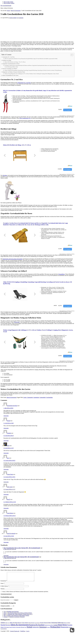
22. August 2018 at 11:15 (9, 489)
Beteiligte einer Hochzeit (13, 611)
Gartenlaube (36, 397)
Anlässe (3, 622)
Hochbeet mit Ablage (6, 60)
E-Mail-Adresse (5, 586)
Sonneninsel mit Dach (12, 405)
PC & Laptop (6, 627)
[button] (72, 630)
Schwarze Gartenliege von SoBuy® (9, 68)
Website (2, 588)
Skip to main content (8, 1)
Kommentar (4, 580)
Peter (5, 614)
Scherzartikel (18, 627)
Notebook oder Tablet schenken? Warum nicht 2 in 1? (20, 614)
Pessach (10, 627)
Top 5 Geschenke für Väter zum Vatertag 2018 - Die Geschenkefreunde (21, 556)
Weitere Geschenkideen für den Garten (10, 75)
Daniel (8, 420)
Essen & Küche (37, 622)
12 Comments (20, 17)
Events (42, 622)
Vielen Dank (10, 474)
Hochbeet (5, 175)
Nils (4, 615)
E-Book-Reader (31, 622)
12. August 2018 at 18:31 (9, 476)
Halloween (61, 622)
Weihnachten (55, 627)
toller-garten (10, 487)
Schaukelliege (61, 274)
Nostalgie (69, 625)
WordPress (22, 631)
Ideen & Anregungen (11, 397)
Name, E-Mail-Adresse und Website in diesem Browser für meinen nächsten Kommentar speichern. (25, 591)
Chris (5, 612)
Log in (27, 631)
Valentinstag (43, 627)
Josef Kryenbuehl (11, 533)
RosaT (8, 499)
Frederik (9, 433)
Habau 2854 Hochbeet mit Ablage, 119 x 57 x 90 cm (15, 62)
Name (2, 583)
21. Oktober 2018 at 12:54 (10, 502)
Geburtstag (54, 622)
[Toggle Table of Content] (71, 55)
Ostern (2, 627)
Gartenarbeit (30, 397)
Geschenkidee (49, 397)
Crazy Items (25, 622)
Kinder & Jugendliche (49, 625)
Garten (24, 397)
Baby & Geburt (14, 622)
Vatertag (48, 627)
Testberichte (35, 627)
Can (4, 611)
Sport (25, 627)
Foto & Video (47, 622)
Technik (29, 627)
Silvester (22, 627)
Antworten (6, 415)
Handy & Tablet (67, 622)
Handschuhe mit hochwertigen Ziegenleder (12, 259)
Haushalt (3, 625)
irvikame (6, 616)
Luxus (56, 625)
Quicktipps (14, 627)
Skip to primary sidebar (9, 3)
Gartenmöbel (43, 397)
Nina (8, 445)
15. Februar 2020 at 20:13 (10, 515)
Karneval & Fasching (36, 625)
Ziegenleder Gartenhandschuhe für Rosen (10, 63)
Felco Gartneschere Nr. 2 (25, 118)
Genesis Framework (14, 631)
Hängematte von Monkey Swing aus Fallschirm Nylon (13, 72)
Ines (8, 458)
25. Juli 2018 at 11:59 (8, 448)
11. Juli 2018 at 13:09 (8, 423)
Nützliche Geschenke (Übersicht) (17, 616)
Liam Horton (10, 513)
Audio (6, 622)
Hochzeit (8, 625)
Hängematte (17, 322)
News (64, 625)
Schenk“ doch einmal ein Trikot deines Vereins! (18, 615)
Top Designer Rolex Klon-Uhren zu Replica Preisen (20, 612)
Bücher (19, 622)
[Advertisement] (37, 30)
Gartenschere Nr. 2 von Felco (8, 57)
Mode (60, 625)
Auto (9, 622)
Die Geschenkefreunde (6, 5)
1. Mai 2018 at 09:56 (8, 408)
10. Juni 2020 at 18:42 (9, 536)
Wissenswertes (64, 627)
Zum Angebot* (67, 110)
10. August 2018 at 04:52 (9, 460)
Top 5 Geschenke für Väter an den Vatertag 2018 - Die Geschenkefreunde (22, 548)
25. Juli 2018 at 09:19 (9, 435)
